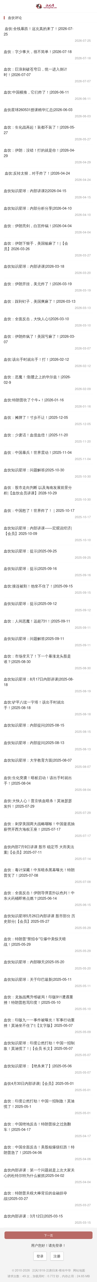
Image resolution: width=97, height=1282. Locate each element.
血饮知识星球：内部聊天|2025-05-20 (34, 961)
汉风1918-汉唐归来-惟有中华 (48, 6)
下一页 (48, 1235)
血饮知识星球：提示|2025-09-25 (30, 550)
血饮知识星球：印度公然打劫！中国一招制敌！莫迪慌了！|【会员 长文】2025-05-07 (39, 1045)
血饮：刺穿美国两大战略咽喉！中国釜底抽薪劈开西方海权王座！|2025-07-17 (39, 826)
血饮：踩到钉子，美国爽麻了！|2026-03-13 (39, 301)
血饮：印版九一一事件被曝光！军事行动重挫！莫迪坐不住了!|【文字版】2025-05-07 (39, 1022)
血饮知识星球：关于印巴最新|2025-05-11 (38, 979)
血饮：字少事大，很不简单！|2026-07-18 (38, 51)
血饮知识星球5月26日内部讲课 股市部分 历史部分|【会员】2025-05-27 (39, 918)
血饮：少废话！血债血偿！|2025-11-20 (36, 434)
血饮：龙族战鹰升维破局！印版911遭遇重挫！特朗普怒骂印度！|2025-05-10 (38, 999)
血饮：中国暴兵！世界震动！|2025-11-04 (38, 452)
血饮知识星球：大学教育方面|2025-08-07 (38, 760)
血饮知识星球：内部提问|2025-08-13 (34, 742)
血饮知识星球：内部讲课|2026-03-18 (34, 266)
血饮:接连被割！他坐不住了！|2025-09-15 (38, 585)
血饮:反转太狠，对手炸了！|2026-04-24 (37, 173)
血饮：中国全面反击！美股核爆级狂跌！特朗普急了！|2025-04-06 (39, 1149)
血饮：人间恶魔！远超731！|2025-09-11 (37, 620)
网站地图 (79, 1270)
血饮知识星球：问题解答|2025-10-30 (34, 469)
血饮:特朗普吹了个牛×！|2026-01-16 (34, 399)
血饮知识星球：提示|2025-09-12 (30, 603)
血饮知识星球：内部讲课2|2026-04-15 (35, 190)
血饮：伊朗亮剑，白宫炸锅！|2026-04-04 (38, 225)
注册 (56, 1255)
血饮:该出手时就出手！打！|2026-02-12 (36, 359)
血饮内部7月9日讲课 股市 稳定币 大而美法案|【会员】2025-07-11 (39, 849)
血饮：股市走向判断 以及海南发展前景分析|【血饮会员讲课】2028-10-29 (38, 490)
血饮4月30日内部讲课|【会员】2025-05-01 (39, 1083)
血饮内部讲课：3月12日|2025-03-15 (33, 1215)
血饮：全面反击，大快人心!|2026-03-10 (36, 318)
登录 (40, 1255)
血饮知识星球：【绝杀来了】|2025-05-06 (38, 1065)
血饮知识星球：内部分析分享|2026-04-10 (38, 208)
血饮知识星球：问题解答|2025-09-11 (34, 638)
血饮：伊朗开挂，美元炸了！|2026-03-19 (38, 283)
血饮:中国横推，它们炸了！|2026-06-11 (36, 92)
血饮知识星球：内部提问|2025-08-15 (34, 725)
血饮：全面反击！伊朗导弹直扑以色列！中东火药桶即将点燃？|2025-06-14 (39, 895)
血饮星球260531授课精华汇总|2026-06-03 (38, 109)
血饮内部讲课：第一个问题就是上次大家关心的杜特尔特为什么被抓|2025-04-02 (39, 1172)
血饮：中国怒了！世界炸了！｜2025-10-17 (39, 510)
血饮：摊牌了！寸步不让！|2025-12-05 (36, 417)
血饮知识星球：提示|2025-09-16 (30, 568)
